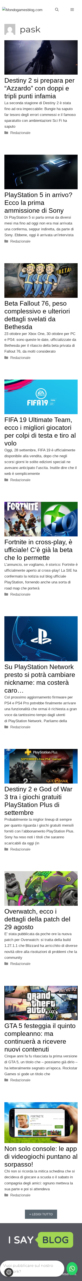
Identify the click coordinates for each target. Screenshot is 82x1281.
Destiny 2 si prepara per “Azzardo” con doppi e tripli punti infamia (39, 88)
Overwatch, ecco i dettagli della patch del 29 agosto (37, 919)
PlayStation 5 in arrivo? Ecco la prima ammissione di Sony (38, 202)
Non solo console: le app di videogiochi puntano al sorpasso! (41, 1156)
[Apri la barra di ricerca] (57, 9)
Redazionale (20, 133)
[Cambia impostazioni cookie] (8, 1272)
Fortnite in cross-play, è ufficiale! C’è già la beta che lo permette (38, 549)
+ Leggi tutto (41, 1214)
